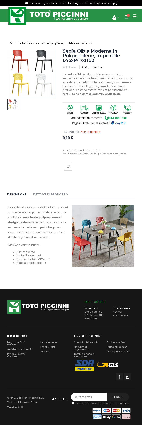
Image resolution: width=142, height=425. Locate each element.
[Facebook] (119, 376)
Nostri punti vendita (118, 351)
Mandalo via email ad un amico (81, 150)
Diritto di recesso (117, 347)
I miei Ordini (47, 347)
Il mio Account (49, 342)
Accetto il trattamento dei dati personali (102, 403)
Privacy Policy (15, 354)
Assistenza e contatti (19, 349)
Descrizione (16, 194)
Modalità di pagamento (81, 348)
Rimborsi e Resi (116, 342)
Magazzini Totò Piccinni (16, 343)
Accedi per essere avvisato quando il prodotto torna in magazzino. (94, 153)
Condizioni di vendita (86, 342)
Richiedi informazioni (120, 313)
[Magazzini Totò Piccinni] (48, 16)
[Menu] (134, 15)
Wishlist (45, 351)
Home (11, 43)
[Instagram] (127, 376)
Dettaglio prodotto (50, 194)
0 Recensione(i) (92, 67)
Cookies (12, 356)
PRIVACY (124, 403)
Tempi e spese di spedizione (84, 355)
